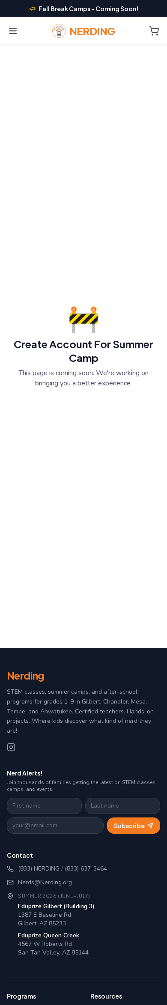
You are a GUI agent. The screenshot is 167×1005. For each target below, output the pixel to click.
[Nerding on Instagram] (11, 747)
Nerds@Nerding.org (45, 882)
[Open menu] (12, 30)
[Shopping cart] (154, 30)
